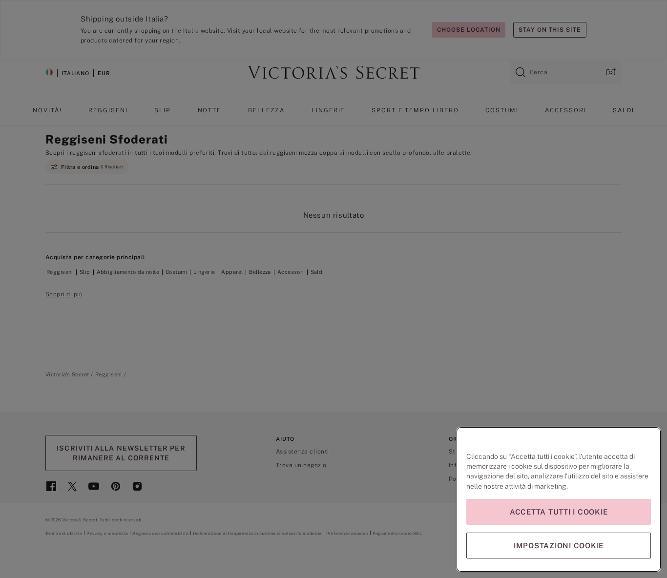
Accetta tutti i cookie (559, 512)
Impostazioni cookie (559, 545)
